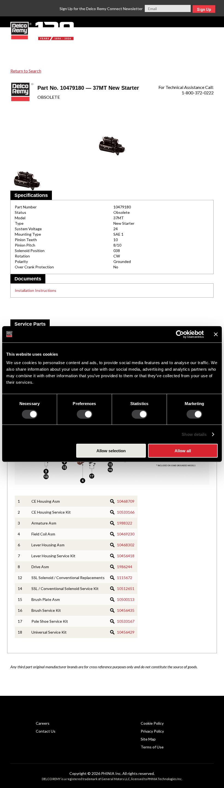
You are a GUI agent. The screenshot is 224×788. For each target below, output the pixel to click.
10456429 (125, 632)
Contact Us (45, 731)
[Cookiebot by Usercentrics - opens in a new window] (180, 334)
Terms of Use (152, 747)
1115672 (124, 577)
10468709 (125, 501)
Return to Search (25, 70)
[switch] (84, 414)
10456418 (125, 555)
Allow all (183, 450)
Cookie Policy (152, 723)
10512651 (125, 588)
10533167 (125, 621)
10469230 (125, 534)
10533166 (125, 512)
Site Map (148, 739)
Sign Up (204, 9)
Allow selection (111, 450)
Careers (42, 723)
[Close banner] (216, 334)
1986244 (124, 566)
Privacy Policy (152, 731)
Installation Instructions (35, 290)
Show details (194, 434)
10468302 (125, 545)
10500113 (125, 599)
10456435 (125, 610)
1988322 (124, 523)
